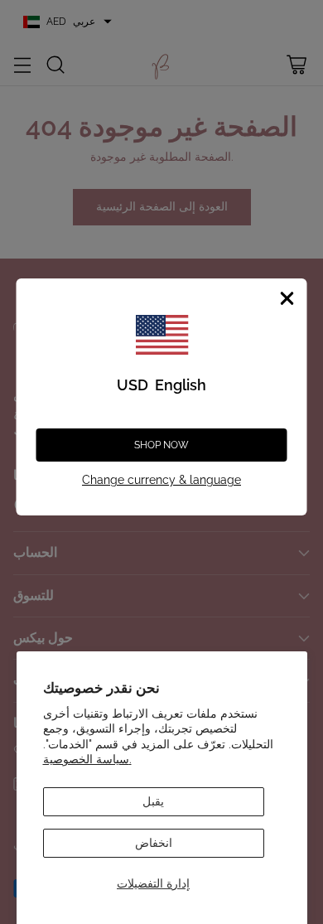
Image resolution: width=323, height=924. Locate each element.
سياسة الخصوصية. (87, 759)
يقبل (153, 801)
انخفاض (153, 842)
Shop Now (161, 445)
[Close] (287, 298)
